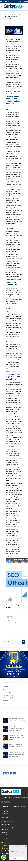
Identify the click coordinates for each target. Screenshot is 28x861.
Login (19, 1)
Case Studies (4, 830)
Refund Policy (4, 814)
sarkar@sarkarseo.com (9, 843)
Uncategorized (6, 703)
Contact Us (24, 1)
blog (4, 689)
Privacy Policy (4, 811)
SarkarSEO (6, 851)
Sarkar (7, 21)
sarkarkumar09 (8, 853)
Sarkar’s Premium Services (7, 822)
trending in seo (7, 700)
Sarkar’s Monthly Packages (7, 827)
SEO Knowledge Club (8, 698)
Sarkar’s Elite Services (6, 824)
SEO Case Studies (8, 695)
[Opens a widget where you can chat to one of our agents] (17, 852)
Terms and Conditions (6, 835)
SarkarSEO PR (7, 692)
